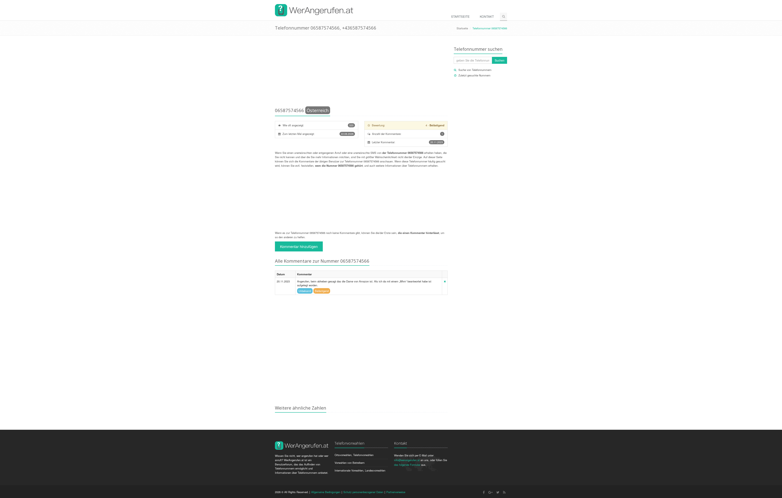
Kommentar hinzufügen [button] (299, 246)
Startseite (460, 16)
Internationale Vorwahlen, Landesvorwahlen (360, 470)
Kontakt (487, 16)
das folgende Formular (407, 465)
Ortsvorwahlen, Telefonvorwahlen (354, 455)
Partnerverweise (395, 492)
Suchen (499, 60)
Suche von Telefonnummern (474, 70)
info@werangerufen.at (407, 460)
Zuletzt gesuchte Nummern (474, 75)
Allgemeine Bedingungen (325, 492)
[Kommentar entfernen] (445, 281)
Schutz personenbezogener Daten (363, 492)
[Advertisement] (361, 72)
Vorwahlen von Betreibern (350, 463)
